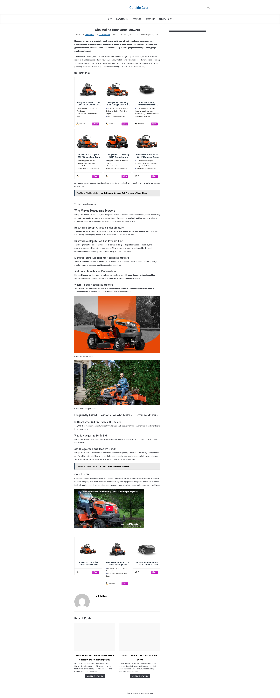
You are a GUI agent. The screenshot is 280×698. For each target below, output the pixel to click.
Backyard (137, 19)
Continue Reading (95, 676)
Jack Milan (89, 35)
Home (109, 19)
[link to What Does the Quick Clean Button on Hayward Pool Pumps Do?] (94, 637)
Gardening (150, 19)
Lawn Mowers (122, 19)
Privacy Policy (165, 19)
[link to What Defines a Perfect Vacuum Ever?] (139, 637)
